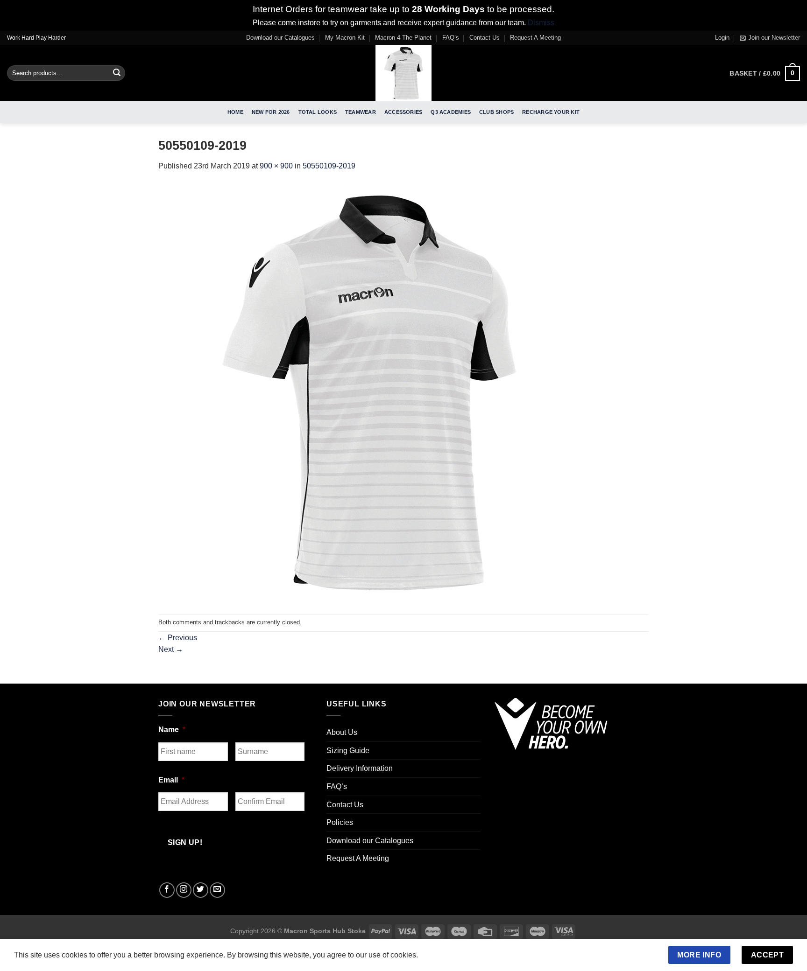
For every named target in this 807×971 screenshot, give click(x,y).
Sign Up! (299, 592)
